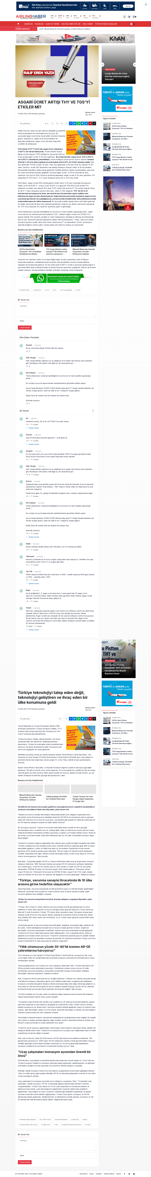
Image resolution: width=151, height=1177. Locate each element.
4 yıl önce (38, 345)
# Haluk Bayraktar (61, 1126)
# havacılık (75, 1126)
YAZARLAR (39, 24)
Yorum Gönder (25, 327)
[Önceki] (32, 29)
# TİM (56, 1132)
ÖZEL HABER (87, 24)
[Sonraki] (35, 29)
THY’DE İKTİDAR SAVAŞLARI (106, 24)
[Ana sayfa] (18, 24)
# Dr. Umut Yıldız (45, 1126)
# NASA (84, 1126)
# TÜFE (78, 290)
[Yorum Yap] (57, 123)
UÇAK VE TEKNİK (52, 24)
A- (66, 123)
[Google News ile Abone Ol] (25, 123)
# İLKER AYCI (37, 290)
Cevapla (35, 424)
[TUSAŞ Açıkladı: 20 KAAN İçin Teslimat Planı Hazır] (119, 167)
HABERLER (28, 24)
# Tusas (87, 1132)
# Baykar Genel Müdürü (28, 1126)
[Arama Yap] (124, 16)
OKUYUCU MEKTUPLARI (70, 24)
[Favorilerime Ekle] (52, 123)
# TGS (47, 290)
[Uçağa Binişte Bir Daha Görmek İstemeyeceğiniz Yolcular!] (119, 147)
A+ (62, 123)
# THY (54, 290)
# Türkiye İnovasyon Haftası (71, 1132)
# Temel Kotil (46, 1132)
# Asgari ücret (25, 290)
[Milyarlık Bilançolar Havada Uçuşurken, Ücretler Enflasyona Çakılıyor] (119, 136)
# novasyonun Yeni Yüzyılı (29, 1132)
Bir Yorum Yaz (23, 300)
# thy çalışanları (66, 290)
